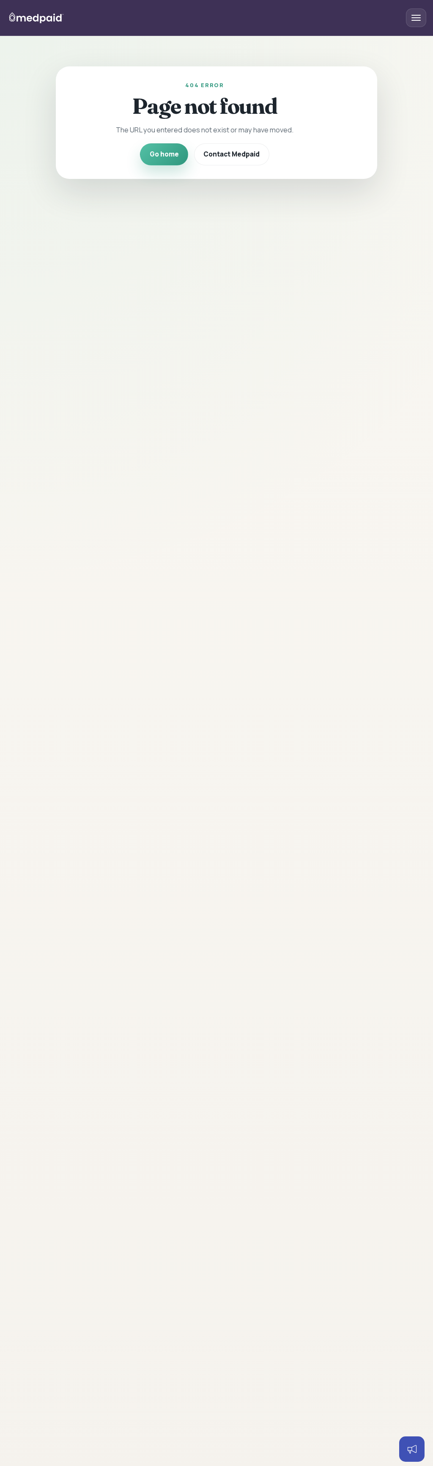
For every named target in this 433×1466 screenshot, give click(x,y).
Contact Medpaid (231, 154)
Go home (164, 154)
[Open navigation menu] (416, 17)
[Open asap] (412, 1449)
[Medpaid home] (36, 17)
